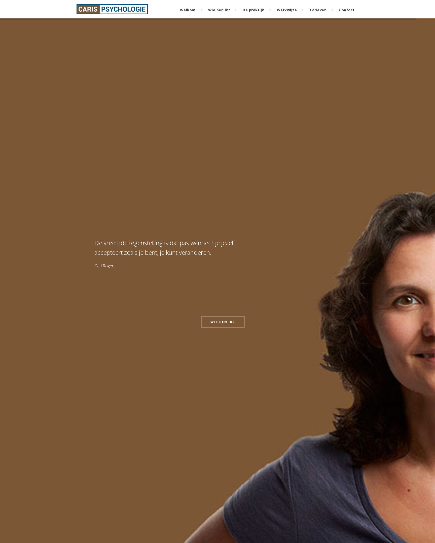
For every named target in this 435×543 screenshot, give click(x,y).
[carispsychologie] (112, 11)
